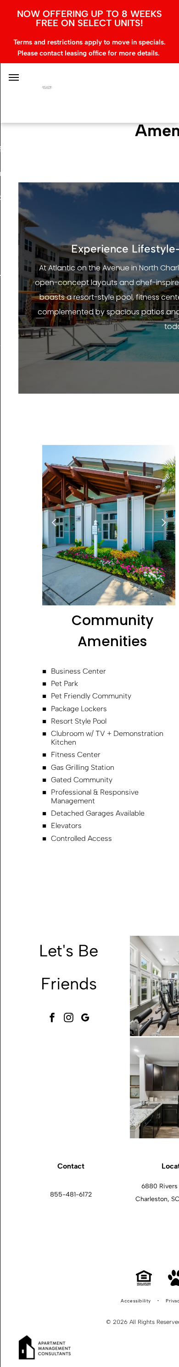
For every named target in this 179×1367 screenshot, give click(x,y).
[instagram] (69, 1018)
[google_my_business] (85, 1018)
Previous (54, 522)
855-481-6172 (71, 1194)
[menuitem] (136, 1301)
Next (164, 522)
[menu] (14, 77)
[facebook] (52, 1018)
